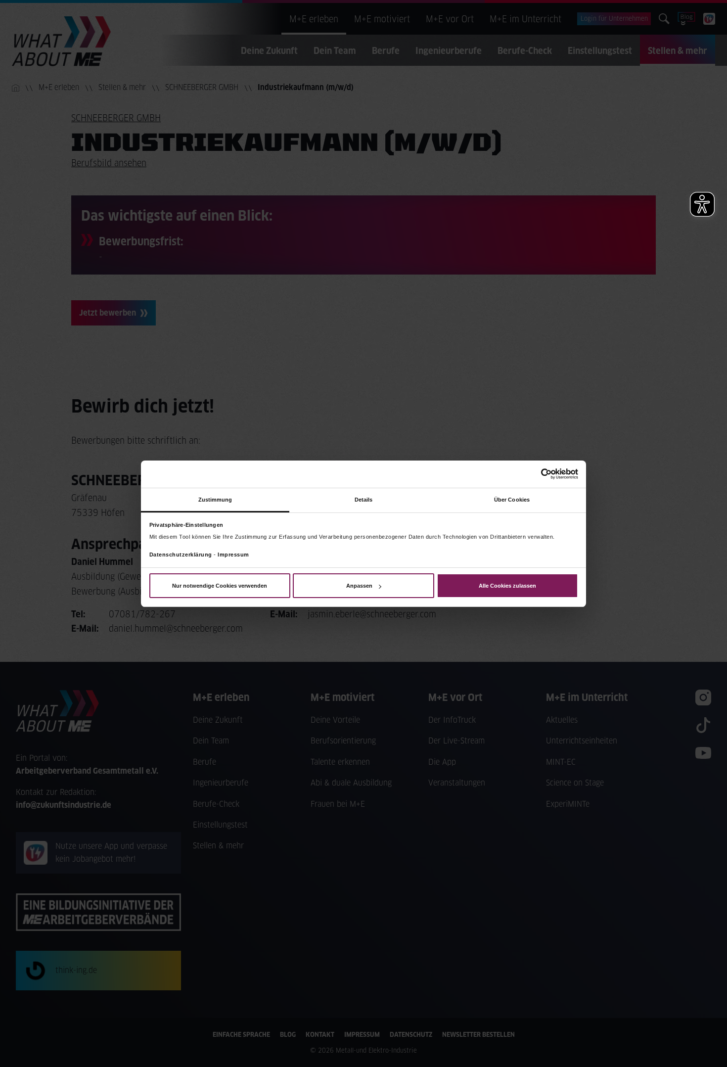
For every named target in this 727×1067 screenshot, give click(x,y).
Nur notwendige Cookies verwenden (219, 586)
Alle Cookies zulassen (507, 586)
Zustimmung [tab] (215, 499)
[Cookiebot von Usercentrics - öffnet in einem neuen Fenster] (535, 473)
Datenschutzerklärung (180, 554)
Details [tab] (364, 499)
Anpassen (359, 586)
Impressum (233, 554)
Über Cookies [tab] (512, 499)
